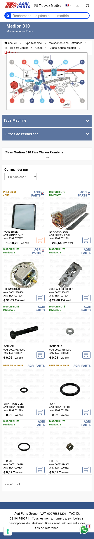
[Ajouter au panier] (86, 240)
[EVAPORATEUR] (70, 224)
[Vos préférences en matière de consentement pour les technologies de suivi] (7, 531)
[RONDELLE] (70, 339)
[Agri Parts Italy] (17, 5)
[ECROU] (70, 453)
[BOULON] (24, 339)
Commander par (16, 169)
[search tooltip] (7, 15)
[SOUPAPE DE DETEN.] (70, 281)
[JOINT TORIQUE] (24, 396)
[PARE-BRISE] (24, 224)
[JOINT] (70, 396)
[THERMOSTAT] (24, 281)
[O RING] (24, 453)
